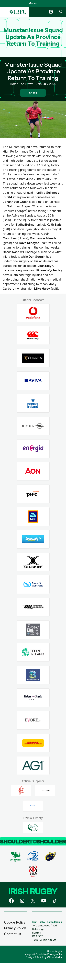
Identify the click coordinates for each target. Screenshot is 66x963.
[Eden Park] (33, 697)
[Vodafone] (33, 313)
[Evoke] (33, 720)
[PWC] (33, 494)
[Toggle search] (61, 12)
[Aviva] (33, 381)
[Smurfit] (33, 584)
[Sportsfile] (33, 806)
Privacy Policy (15, 928)
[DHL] (33, 743)
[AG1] (33, 765)
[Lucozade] (33, 539)
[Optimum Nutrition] (33, 607)
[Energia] (33, 449)
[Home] (18, 12)
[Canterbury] (33, 335)
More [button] (32, 3)
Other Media (54, 957)
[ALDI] (33, 516)
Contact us (12, 934)
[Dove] (33, 630)
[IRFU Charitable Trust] (33, 827)
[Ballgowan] (33, 675)
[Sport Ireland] (33, 652)
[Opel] (33, 426)
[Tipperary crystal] (45, 790)
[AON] (33, 471)
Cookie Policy (15, 922)
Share (33, 92)
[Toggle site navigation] (4, 12)
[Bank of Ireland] (33, 403)
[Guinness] (33, 358)
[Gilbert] (33, 562)
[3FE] (21, 790)
